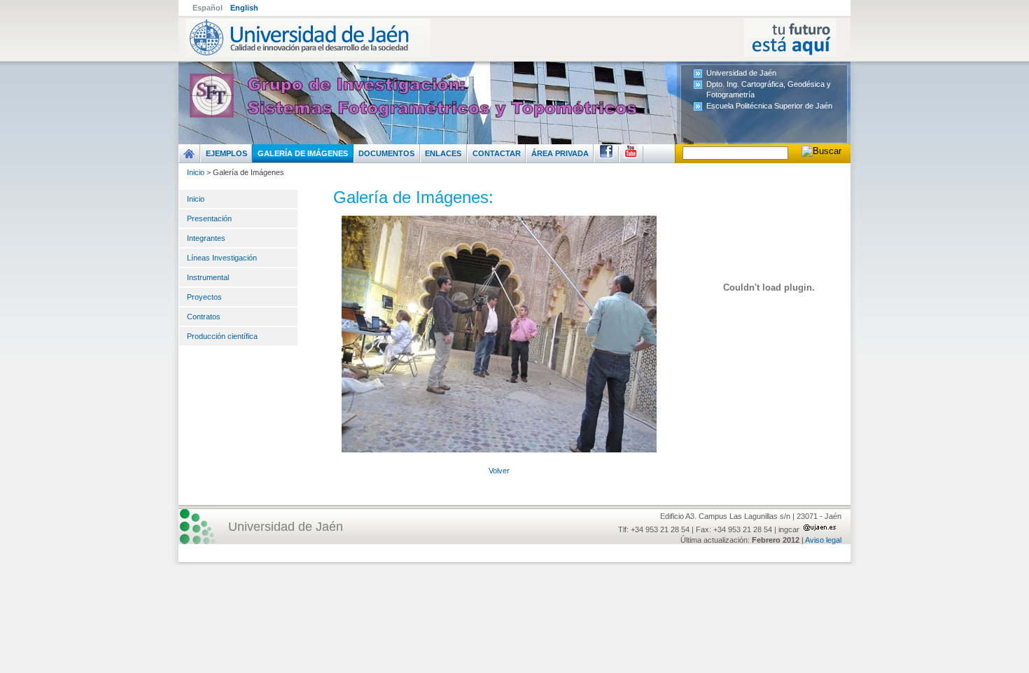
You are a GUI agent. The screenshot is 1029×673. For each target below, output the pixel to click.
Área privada (560, 153)
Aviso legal (823, 540)
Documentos (386, 153)
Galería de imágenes (303, 153)
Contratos (203, 316)
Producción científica (222, 336)
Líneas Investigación (222, 258)
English (244, 8)
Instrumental (208, 277)
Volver (499, 470)
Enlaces (443, 153)
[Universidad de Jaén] (514, 37)
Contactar (496, 153)
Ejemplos (226, 153)
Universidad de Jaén (741, 73)
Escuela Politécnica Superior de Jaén (769, 106)
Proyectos (204, 297)
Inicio (195, 172)
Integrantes (206, 238)
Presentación (209, 218)
